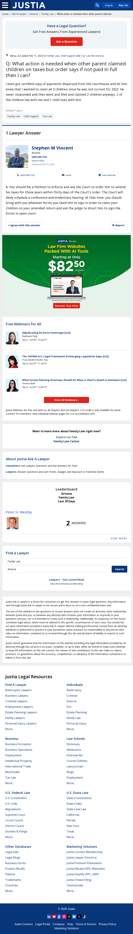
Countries (11, 885)
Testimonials (74, 885)
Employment (13, 755)
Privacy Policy (107, 924)
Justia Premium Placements (84, 863)
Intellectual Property (18, 761)
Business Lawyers (16, 696)
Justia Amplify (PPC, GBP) (82, 874)
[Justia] (28, 5)
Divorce (71, 701)
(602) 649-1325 (39, 156)
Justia (5, 14)
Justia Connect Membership (84, 852)
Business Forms (15, 863)
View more (119, 538)
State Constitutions (79, 798)
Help (70, 924)
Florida (70, 820)
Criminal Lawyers (16, 701)
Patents (10, 874)
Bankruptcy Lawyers (18, 690)
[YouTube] (54, 917)
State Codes (74, 804)
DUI (69, 707)
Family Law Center (66, 441)
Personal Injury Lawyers (21, 723)
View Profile (38, 160)
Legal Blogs (12, 857)
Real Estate (12, 772)
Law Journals (74, 766)
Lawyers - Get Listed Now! (66, 580)
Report (120, 225)
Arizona (34, 14)
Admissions (73, 750)
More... (9, 729)
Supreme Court (15, 815)
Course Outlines (76, 761)
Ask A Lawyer (19, 14)
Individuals (74, 685)
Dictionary (73, 744)
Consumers (13, 465)
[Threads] (69, 917)
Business (12, 738)
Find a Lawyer (17, 553)
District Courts (14, 826)
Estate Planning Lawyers (21, 712)
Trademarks (13, 880)
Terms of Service (86, 924)
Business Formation (18, 744)
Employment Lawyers (19, 707)
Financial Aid (74, 755)
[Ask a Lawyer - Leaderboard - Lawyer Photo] (13, 523)
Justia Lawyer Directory (81, 857)
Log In (109, 5)
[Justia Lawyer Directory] (84, 917)
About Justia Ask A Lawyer (28, 459)
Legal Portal (42, 924)
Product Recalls (15, 869)
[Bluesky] (74, 917)
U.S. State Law (77, 793)
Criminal (71, 696)
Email (68, 175)
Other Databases (18, 846)
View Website (109, 175)
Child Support (68, 55)
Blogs (70, 772)
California (72, 815)
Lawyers (11, 471)
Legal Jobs (12, 852)
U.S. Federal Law (17, 793)
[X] (79, 917)
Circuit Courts (14, 820)
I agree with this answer (24, 225)
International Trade (18, 766)
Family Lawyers (15, 718)
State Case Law (76, 809)
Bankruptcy (74, 690)
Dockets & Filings (16, 831)
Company (59, 924)
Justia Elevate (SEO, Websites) (85, 869)
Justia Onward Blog (78, 880)
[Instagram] (64, 917)
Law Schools (75, 738)
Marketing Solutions (81, 846)
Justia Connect (23, 924)
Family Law (47, 14)
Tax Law (86, 55)
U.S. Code (11, 804)
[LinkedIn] (49, 917)
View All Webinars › (66, 400)
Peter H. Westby (19, 512)
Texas (70, 831)
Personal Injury (76, 723)
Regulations (13, 809)
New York (72, 826)
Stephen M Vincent (52, 148)
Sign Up (123, 5)
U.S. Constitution (16, 798)
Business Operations (18, 750)
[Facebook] (59, 917)
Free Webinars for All (23, 324)
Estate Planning (76, 712)
